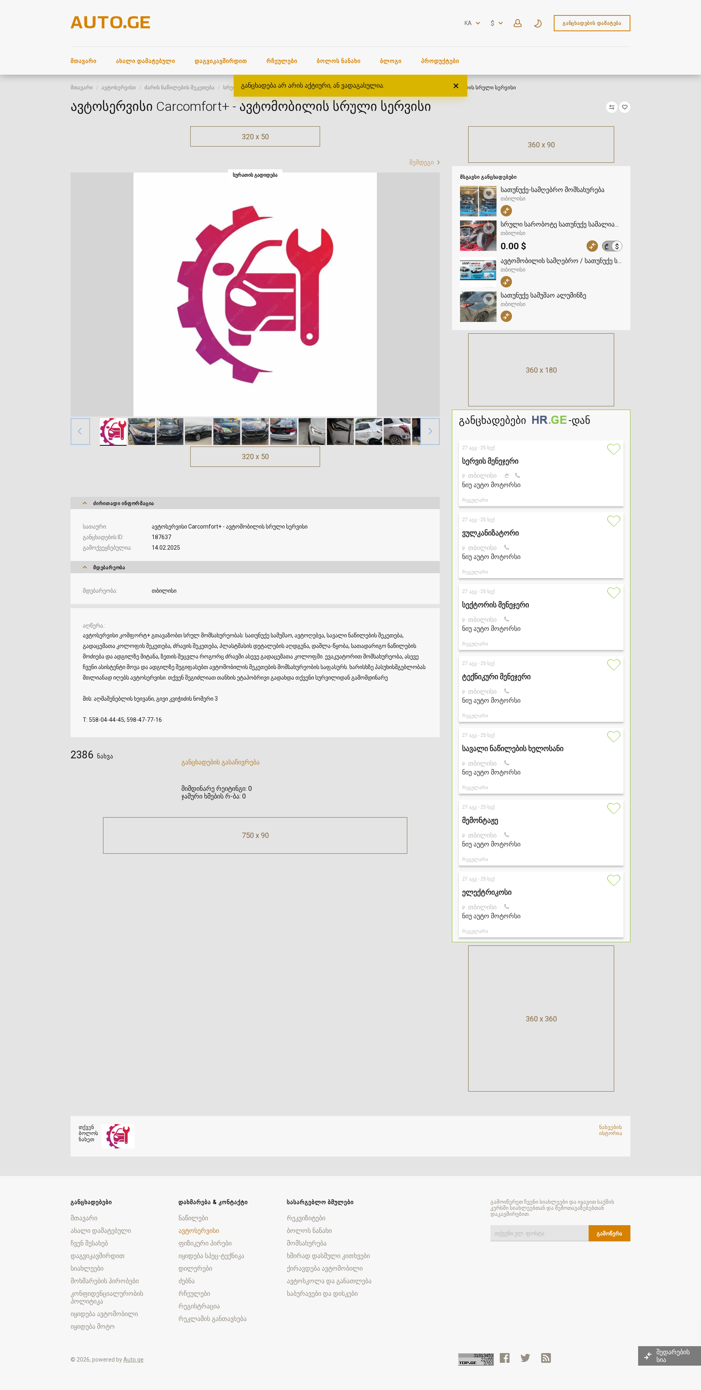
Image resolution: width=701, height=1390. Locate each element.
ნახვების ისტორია (610, 1130)
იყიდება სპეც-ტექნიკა (211, 1256)
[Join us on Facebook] (505, 1358)
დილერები (195, 1268)
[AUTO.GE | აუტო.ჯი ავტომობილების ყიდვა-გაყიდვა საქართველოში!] (111, 26)
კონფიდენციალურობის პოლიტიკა (107, 1297)
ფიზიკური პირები (205, 1243)
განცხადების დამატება (592, 23)
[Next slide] (430, 431)
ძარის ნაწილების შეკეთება (179, 87)
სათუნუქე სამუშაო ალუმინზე (543, 295)
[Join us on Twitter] (525, 1358)
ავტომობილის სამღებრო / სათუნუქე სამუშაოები (561, 261)
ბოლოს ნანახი (339, 61)
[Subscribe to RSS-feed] (548, 1358)
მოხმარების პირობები (105, 1281)
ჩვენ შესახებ (89, 1243)
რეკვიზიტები (306, 1218)
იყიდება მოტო (93, 1326)
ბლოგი (391, 61)
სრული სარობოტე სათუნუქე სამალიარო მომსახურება (561, 224)
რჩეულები (282, 61)
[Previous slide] (80, 431)
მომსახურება (307, 1243)
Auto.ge (133, 1359)
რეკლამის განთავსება (212, 1319)
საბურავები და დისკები (322, 1293)
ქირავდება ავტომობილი (325, 1268)
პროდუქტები (440, 61)
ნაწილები (193, 1218)
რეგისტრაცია (199, 1306)
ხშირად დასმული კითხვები (328, 1256)
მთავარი (84, 61)
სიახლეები (87, 1268)
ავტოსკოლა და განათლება (329, 1281)
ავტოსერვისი (118, 87)
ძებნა (186, 1281)
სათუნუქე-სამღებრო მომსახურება (552, 190)
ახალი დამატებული (145, 61)
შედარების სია (673, 1356)
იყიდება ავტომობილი (104, 1314)
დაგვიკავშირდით (221, 61)
